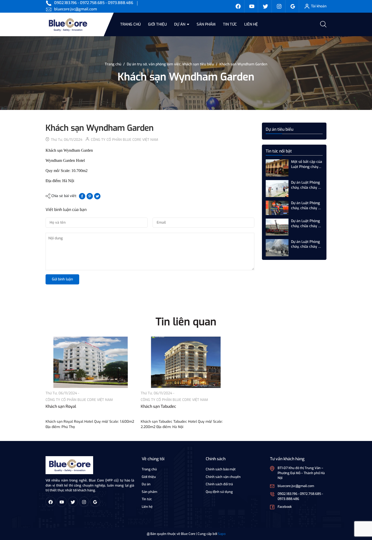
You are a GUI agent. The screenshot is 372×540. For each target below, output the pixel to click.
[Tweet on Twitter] (97, 196)
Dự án (180, 24)
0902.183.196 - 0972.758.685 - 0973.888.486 (93, 2)
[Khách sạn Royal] (91, 362)
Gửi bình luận (62, 279)
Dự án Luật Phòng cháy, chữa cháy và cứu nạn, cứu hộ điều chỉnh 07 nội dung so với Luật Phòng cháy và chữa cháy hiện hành (306, 244)
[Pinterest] (90, 196)
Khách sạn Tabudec (158, 406)
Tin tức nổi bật (279, 151)
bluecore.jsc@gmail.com (75, 9)
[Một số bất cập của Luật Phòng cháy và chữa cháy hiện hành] (277, 167)
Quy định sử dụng (219, 492)
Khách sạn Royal (61, 406)
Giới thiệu (157, 24)
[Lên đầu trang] (363, 507)
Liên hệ (251, 24)
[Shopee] (265, 6)
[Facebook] (238, 6)
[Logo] (69, 464)
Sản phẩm (206, 24)
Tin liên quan (186, 322)
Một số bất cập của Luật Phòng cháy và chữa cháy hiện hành (306, 164)
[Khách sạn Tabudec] (186, 362)
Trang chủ (130, 24)
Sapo (221, 534)
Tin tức (230, 24)
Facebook (285, 507)
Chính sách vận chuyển (223, 477)
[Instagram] (279, 6)
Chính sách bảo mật (221, 469)
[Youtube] (251, 6)
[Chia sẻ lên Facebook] (82, 196)
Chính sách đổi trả (219, 484)
